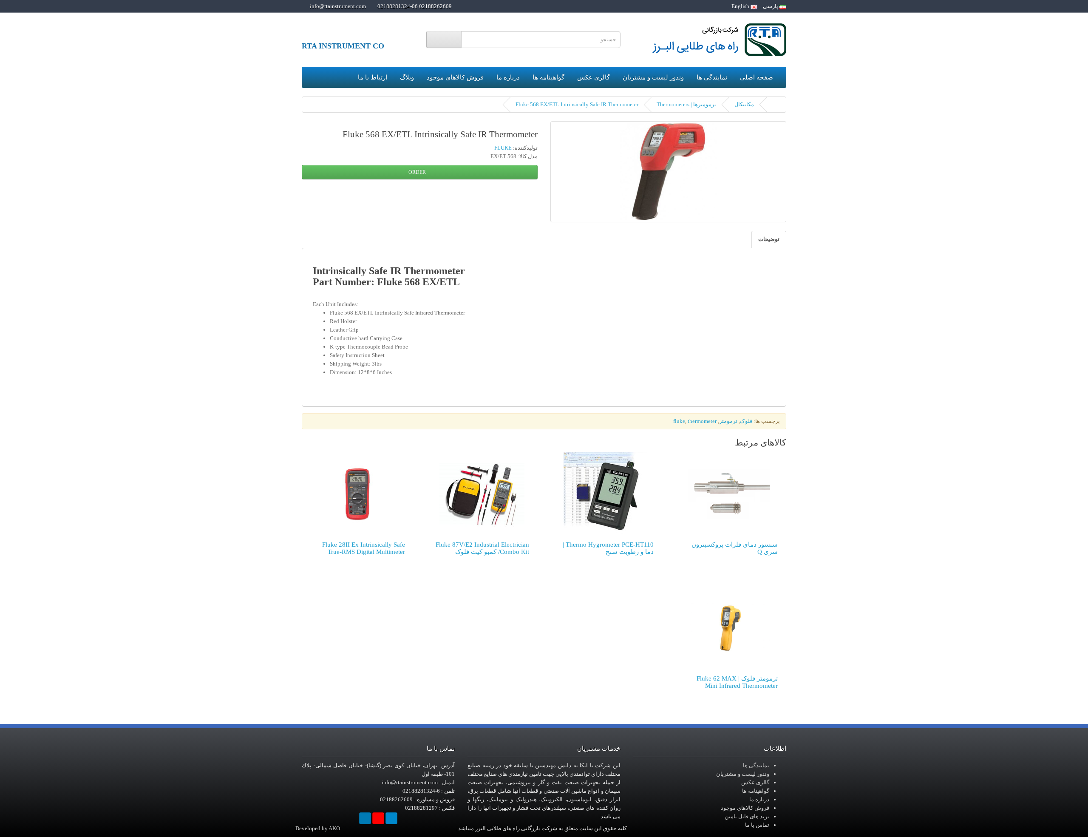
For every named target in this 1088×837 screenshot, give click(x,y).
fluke (679, 421)
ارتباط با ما (372, 77)
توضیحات (768, 239)
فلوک (746, 421)
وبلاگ (407, 77)
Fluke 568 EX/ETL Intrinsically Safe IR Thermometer (577, 104)
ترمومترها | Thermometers (686, 104)
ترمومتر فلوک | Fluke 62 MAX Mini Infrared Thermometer (737, 682)
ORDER (417, 172)
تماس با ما (757, 825)
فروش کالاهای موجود (455, 77)
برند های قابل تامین (747, 816)
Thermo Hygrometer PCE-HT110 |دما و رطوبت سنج (608, 548)
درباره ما (508, 77)
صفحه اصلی (756, 77)
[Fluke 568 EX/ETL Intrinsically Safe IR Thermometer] (668, 171)
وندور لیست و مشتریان (653, 77)
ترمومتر (728, 421)
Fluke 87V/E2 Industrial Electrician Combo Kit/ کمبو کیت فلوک (482, 548)
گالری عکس (593, 77)
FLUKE (503, 148)
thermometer (702, 421)
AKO (334, 828)
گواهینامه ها (548, 77)
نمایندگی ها (712, 77)
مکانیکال (744, 104)
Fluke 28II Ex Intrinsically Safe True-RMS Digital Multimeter (363, 548)
